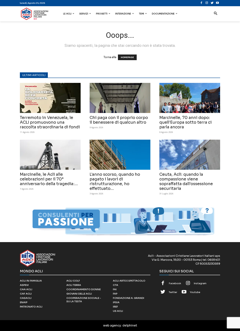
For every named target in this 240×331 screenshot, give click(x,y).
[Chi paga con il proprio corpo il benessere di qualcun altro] (120, 98)
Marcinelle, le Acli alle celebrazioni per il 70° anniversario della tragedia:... (49, 179)
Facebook (175, 283)
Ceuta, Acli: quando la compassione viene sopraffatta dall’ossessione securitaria (186, 181)
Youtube (195, 292)
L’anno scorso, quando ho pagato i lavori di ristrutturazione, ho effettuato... (115, 181)
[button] (215, 13)
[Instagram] (206, 3)
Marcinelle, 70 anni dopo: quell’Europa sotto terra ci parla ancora (185, 122)
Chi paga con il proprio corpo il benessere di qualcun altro (119, 120)
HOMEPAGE (127, 57)
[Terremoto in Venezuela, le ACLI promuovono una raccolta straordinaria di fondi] (50, 98)
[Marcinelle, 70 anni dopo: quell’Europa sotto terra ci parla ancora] (189, 98)
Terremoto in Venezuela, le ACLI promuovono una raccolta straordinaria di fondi (50, 122)
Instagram (200, 283)
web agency (112, 325)
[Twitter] (212, 3)
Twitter (173, 292)
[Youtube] (217, 3)
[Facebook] (201, 3)
